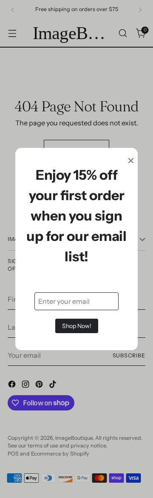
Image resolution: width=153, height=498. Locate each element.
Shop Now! (76, 326)
